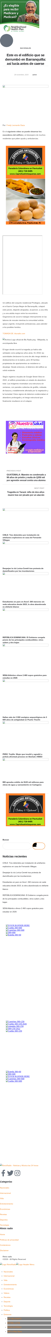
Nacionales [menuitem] (8, 1272)
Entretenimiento (6, 1204)
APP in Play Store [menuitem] (14, 1331)
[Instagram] (17, 1173)
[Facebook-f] (3, 1173)
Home (2, 1234)
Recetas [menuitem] (7, 1297)
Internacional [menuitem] (9, 1276)
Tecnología (4, 1225)
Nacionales (4, 1188)
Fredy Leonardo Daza (16, 125)
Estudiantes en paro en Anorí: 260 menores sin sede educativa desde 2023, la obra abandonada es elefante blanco (24, 604)
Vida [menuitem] (5, 1280)
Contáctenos (5, 1245)
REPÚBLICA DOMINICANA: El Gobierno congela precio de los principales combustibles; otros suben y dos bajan (24, 640)
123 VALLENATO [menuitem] (14, 1319)
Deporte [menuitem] (7, 1302)
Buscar (6, 840)
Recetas (3, 1214)
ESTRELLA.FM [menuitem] (13, 1323)
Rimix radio (7, 1257)
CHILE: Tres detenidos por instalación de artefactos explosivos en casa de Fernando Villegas (22, 537)
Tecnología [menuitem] (8, 1306)
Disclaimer (4, 1250)
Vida (2, 1198)
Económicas (5, 1209)
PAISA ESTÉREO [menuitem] (14, 1327)
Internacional (5, 1193)
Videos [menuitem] (6, 1293)
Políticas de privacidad (9, 1240)
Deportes (4, 1220)
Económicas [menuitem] (9, 1289)
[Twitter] (10, 1173)
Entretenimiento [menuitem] (10, 1284)
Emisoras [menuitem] (7, 1314)
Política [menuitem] (7, 1310)
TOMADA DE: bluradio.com (14, 333)
